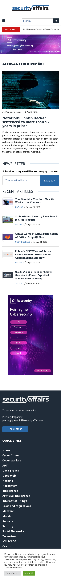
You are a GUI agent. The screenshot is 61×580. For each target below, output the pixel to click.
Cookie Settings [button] (12, 573)
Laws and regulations (16, 506)
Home (6, 450)
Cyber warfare (11, 460)
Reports (7, 521)
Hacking (19, 207)
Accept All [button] (28, 573)
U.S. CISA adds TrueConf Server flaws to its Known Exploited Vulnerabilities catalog (33, 275)
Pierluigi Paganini (13, 112)
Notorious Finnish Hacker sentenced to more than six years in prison (25, 122)
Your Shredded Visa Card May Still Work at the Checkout (35, 200)
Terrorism (9, 536)
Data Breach (10, 470)
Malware (8, 511)
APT (5, 465)
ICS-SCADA (9, 541)
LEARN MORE (15, 429)
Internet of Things (14, 501)
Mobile (6, 516)
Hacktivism (9, 485)
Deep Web (9, 475)
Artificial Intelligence (16, 496)
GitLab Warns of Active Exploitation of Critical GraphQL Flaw (36, 235)
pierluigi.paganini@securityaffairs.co (22, 420)
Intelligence (10, 491)
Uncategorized (22, 242)
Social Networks (13, 531)
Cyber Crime (10, 455)
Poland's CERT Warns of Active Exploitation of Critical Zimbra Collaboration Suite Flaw (33, 254)
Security (19, 224)
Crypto (7, 546)
